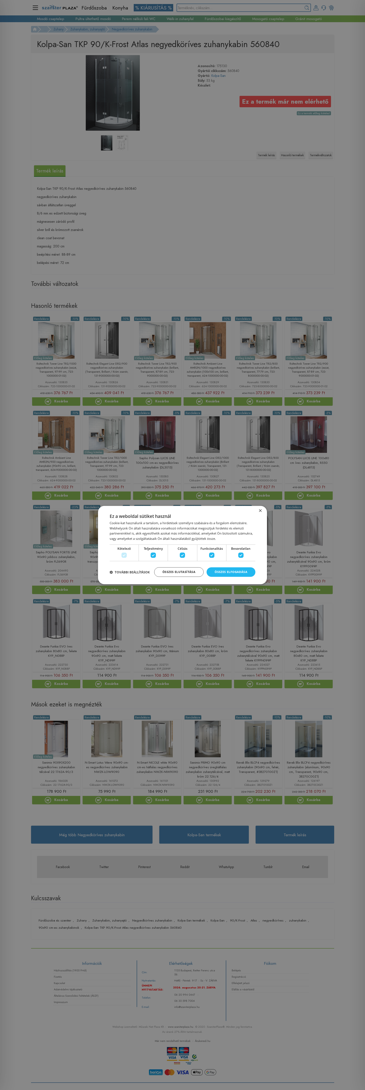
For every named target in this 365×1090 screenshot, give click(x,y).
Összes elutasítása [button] (178, 572)
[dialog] (182, 545)
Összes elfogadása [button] (231, 572)
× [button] (260, 510)
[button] (130, 572)
